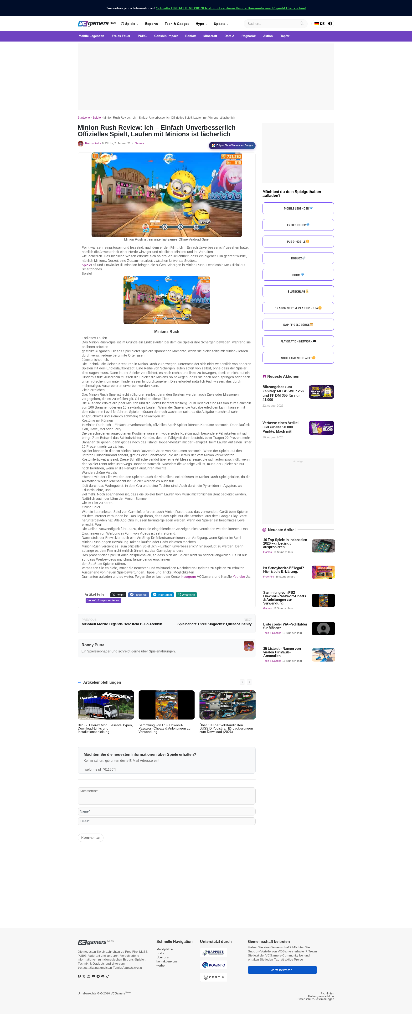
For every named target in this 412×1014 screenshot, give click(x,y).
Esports (151, 24)
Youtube (239, 576)
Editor (160, 953)
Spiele (129, 24)
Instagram (188, 576)
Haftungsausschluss (321, 996)
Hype (200, 24)
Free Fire (268, 576)
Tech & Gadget (177, 24)
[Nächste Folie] (249, 682)
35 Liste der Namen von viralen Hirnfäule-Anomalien (282, 652)
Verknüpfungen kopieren (103, 600)
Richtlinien (327, 993)
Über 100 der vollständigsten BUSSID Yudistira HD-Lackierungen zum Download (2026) (226, 728)
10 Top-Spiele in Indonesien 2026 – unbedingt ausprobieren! (285, 543)
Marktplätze (164, 949)
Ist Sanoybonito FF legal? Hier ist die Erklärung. (283, 569)
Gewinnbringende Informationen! (206, 8)
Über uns (162, 957)
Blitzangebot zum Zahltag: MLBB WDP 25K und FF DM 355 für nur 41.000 (283, 393)
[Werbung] (206, 76)
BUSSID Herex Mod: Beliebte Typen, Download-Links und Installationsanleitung (105, 728)
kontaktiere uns (167, 961)
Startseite (84, 117)
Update (220, 24)
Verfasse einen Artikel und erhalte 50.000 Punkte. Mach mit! (281, 427)
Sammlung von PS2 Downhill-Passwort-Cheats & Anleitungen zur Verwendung (165, 728)
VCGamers (121, 993)
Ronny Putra (93, 143)
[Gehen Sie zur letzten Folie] (242, 682)
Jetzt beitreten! (282, 970)
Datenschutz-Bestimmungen (316, 999)
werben (161, 965)
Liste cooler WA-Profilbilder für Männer (285, 626)
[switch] (330, 23)
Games (139, 143)
